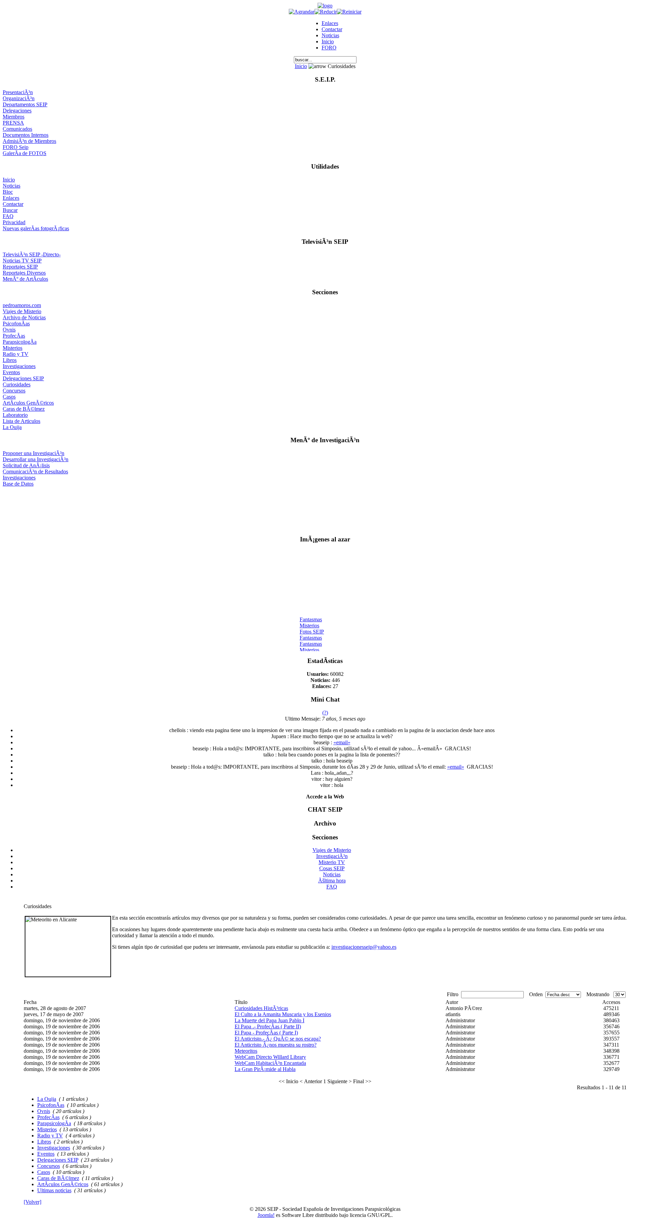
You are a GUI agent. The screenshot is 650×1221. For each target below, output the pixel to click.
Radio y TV (15, 354)
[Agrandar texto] (302, 12)
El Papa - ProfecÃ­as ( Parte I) (266, 1032)
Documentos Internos (25, 135)
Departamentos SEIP (25, 104)
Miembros (13, 117)
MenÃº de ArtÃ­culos (25, 279)
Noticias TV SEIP (22, 260)
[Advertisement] (325, 508)
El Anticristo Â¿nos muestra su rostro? (276, 1045)
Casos (9, 397)
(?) (325, 712)
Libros (10, 360)
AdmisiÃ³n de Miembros (29, 141)
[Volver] (32, 1202)
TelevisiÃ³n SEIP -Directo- (32, 254)
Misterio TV (332, 862)
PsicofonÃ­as (16, 323)
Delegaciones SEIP (23, 378)
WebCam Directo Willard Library (270, 1057)
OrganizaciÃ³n (19, 98)
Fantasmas (311, 616)
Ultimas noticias (54, 1190)
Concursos (14, 390)
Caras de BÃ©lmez (24, 409)
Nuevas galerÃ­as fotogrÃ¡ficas (36, 228)
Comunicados (17, 129)
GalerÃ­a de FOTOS (24, 153)
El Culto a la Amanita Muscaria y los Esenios (283, 1014)
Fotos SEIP (312, 628)
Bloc (8, 192)
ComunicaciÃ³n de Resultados (35, 471)
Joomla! (266, 1215)
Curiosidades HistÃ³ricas (261, 1008)
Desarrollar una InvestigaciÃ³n (35, 459)
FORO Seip (15, 147)
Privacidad (14, 222)
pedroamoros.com (22, 305)
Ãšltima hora (332, 880)
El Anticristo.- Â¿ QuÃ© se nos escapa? (278, 1039)
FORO (329, 47)
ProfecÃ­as (14, 336)
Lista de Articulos (21, 421)
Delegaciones (17, 110)
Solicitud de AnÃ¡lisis (26, 465)
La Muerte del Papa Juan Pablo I (269, 1020)
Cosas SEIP (332, 868)
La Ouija (12, 427)
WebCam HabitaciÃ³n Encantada (270, 1063)
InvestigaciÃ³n (332, 856)
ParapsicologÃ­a (20, 342)
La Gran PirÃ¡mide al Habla (265, 1069)
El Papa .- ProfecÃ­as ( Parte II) (268, 1026)
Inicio (328, 41)
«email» (341, 742)
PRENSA (13, 123)
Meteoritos (246, 1051)
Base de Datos (18, 484)
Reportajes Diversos (24, 273)
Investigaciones (19, 366)
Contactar (332, 29)
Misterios (12, 348)
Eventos (11, 372)
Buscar (10, 210)
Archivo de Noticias (24, 317)
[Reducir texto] (326, 12)
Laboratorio (15, 415)
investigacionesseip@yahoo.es (363, 947)
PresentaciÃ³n (18, 92)
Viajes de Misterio (22, 311)
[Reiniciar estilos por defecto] (349, 12)
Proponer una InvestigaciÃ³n (33, 453)
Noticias (330, 35)
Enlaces (330, 23)
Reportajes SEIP (20, 267)
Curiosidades (16, 384)
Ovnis (9, 330)
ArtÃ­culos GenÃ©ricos (28, 403)
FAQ (8, 216)
